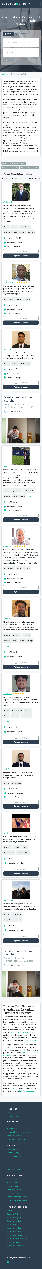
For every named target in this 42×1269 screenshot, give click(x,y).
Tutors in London (14, 1221)
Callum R (8, 202)
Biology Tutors (13, 1193)
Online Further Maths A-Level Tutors (13, 163)
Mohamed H (9, 466)
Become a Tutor (13, 1169)
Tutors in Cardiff (13, 1242)
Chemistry (20, 1032)
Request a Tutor (13, 1149)
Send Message (22, 255)
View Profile (22, 251)
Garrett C (8, 546)
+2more (30, 496)
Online (9, 34)
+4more (7, 646)
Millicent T (8, 833)
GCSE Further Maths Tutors (29, 167)
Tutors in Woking (14, 1214)
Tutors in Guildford (14, 1228)
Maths (12, 1032)
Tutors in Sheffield (14, 1235)
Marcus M (8, 349)
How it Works (12, 1116)
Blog (9, 1125)
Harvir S (7, 693)
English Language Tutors (17, 1197)
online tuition (32, 1040)
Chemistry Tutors (14, 1189)
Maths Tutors (12, 1182)
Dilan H (7, 768)
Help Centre (12, 1128)
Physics (28, 1032)
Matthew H (9, 900)
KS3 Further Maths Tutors (10, 167)
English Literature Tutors (17, 1200)
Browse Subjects (14, 1156)
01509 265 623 (13, 411)
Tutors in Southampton (16, 1246)
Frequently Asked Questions (18, 1132)
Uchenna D (9, 282)
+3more (7, 721)
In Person (22, 34)
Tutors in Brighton (14, 1217)
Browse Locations (14, 1160)
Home (9, 1112)
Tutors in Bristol (13, 1224)
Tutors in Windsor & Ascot (17, 1238)
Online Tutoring (13, 1153)
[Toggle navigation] (37, 4)
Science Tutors (13, 1179)
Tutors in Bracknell (14, 1231)
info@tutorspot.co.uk (27, 1091)
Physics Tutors (13, 1186)
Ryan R (6, 618)
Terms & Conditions (15, 1135)
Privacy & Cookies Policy (16, 1139)
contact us (13, 1088)
